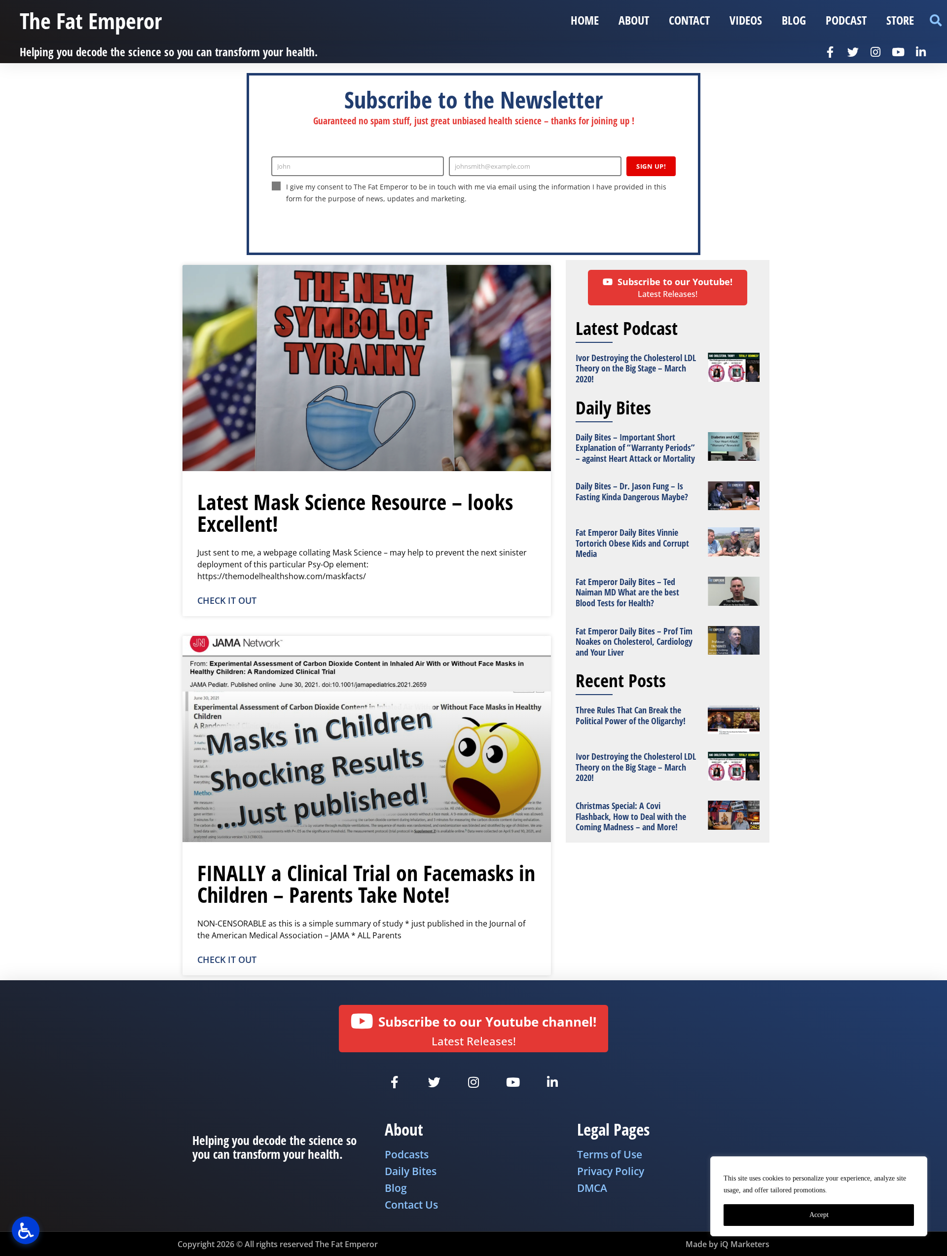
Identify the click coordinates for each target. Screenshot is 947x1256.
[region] (818, 1196)
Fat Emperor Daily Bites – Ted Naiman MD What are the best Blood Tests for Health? (627, 592)
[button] (935, 20)
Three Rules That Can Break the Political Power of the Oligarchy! (631, 715)
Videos (745, 20)
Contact (689, 20)
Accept (819, 1215)
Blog (794, 20)
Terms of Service (456, 219)
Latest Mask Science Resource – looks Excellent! (355, 512)
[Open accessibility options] (25, 1230)
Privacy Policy (409, 219)
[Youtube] (898, 51)
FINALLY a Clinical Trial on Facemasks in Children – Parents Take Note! (366, 883)
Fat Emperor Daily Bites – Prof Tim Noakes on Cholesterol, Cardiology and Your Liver (634, 641)
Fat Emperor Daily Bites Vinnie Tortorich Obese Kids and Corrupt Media (632, 542)
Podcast (846, 20)
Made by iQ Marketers (727, 1244)
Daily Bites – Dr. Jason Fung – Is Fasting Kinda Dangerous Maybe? (632, 491)
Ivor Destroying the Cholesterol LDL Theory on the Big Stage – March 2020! (636, 368)
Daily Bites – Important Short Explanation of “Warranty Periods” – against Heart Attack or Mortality (635, 447)
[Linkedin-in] (921, 51)
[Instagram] (875, 51)
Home (585, 20)
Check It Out (226, 600)
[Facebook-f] (830, 51)
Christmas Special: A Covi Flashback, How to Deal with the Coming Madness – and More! (631, 816)
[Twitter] (852, 51)
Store (900, 20)
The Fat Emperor (91, 20)
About (634, 20)
